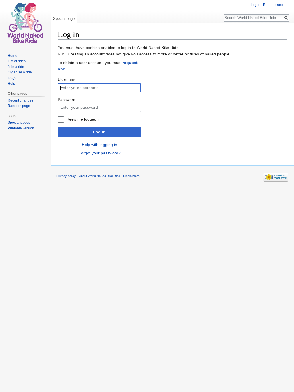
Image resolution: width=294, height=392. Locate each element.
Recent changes (20, 100)
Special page (64, 18)
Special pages (19, 123)
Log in (99, 132)
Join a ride (16, 67)
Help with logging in (99, 144)
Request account (276, 5)
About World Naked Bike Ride (99, 176)
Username (67, 79)
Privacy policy (66, 176)
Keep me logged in (84, 119)
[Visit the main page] (25, 23)
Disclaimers (131, 176)
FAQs (12, 78)
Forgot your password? (99, 153)
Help (11, 83)
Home (12, 56)
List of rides (17, 61)
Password (67, 99)
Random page (19, 106)
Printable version (21, 128)
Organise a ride (20, 72)
